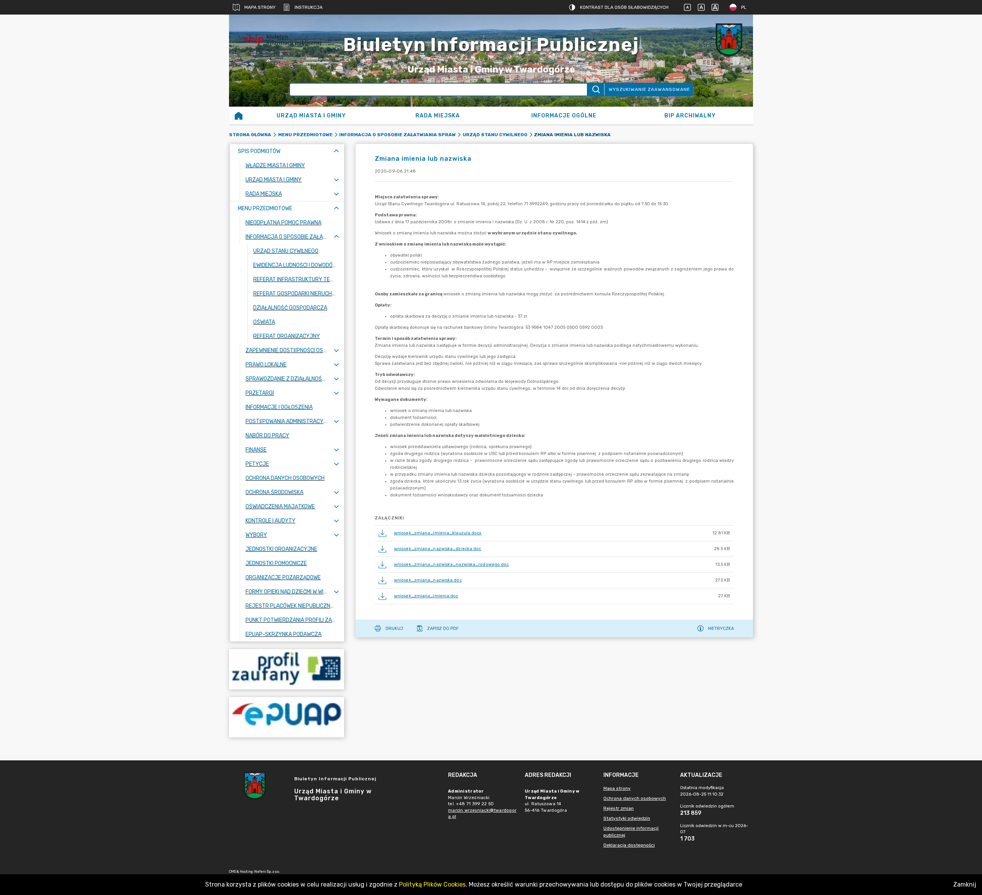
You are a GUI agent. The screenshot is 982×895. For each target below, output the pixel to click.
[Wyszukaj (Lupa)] (595, 90)
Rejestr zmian (618, 808)
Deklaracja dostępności (629, 845)
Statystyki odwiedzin (626, 818)
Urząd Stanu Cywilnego (495, 134)
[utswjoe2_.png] (730, 39)
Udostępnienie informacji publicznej (631, 832)
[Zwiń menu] (336, 151)
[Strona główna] (238, 115)
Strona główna (250, 134)
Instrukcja (309, 7)
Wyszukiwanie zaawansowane (649, 89)
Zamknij (964, 884)
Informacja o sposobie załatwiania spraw (397, 134)
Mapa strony (259, 7)
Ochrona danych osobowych (634, 798)
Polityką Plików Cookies (432, 884)
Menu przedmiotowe (305, 134)
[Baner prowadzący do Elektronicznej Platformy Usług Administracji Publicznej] (286, 717)
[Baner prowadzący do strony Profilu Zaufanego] (286, 669)
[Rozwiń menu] (336, 180)
